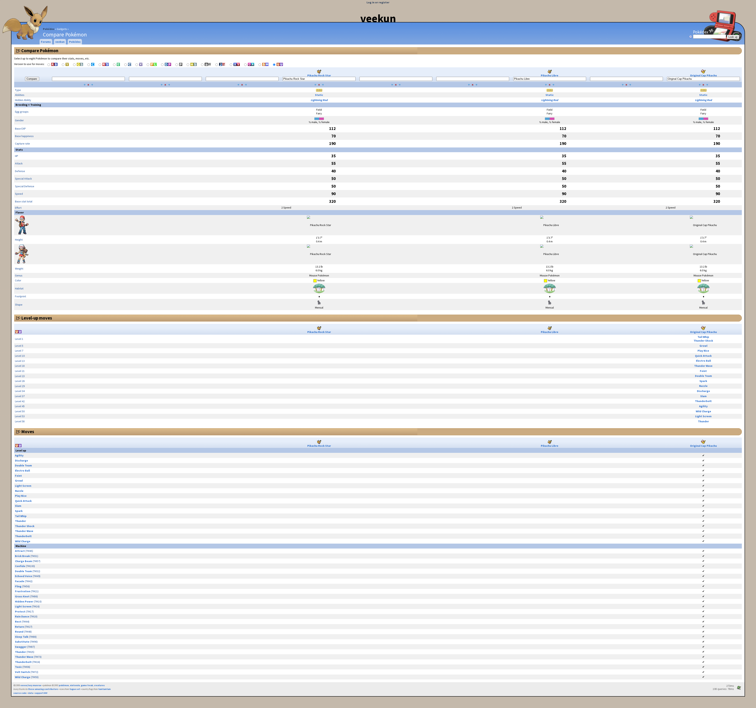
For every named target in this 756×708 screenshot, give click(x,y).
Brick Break (22, 556)
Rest (18, 621)
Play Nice (703, 350)
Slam (703, 396)
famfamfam (104, 689)
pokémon (64, 685)
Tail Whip (703, 337)
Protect (20, 611)
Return (19, 626)
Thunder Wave (703, 366)
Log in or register (378, 2)
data (30, 693)
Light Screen (703, 416)
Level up (21, 450)
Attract (20, 551)
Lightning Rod (319, 100)
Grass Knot (22, 596)
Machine (21, 546)
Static (319, 95)
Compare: (32, 78)
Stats (19, 149)
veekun (378, 18)
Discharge (703, 391)
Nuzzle (703, 386)
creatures (99, 685)
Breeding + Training (28, 105)
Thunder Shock (703, 340)
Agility (703, 406)
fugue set (74, 689)
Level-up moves (36, 318)
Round (19, 631)
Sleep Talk (21, 636)
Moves (27, 431)
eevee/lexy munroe (30, 685)
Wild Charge (703, 411)
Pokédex (48, 29)
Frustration (22, 591)
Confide (20, 566)
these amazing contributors (43, 689)
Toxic (18, 667)
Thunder (703, 421)
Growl (703, 346)
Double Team (703, 376)
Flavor (20, 212)
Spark (703, 381)
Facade (19, 581)
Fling (18, 586)
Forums (46, 42)
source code (20, 693)
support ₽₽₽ (41, 693)
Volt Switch (22, 672)
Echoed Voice (23, 576)
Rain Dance (22, 616)
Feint (703, 371)
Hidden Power (24, 601)
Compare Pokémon (39, 50)
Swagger (21, 647)
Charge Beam (23, 561)
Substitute (22, 641)
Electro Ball (703, 360)
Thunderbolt (703, 401)
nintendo (75, 685)
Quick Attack (703, 356)
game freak (87, 685)
